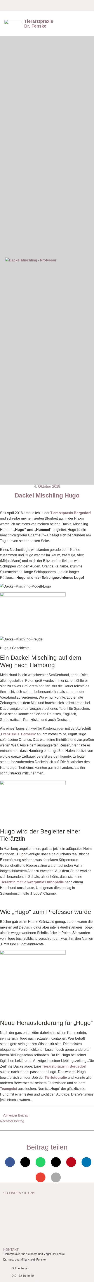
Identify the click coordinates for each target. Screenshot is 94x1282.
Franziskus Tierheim (18, 734)
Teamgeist (8, 1089)
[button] (85, 23)
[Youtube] (28, 5)
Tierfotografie (56, 1077)
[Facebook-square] (11, 5)
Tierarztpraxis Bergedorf (70, 513)
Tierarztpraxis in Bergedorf (64, 1066)
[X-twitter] (19, 5)
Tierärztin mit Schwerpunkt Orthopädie (32, 882)
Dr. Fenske (38, 23)
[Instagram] (37, 5)
